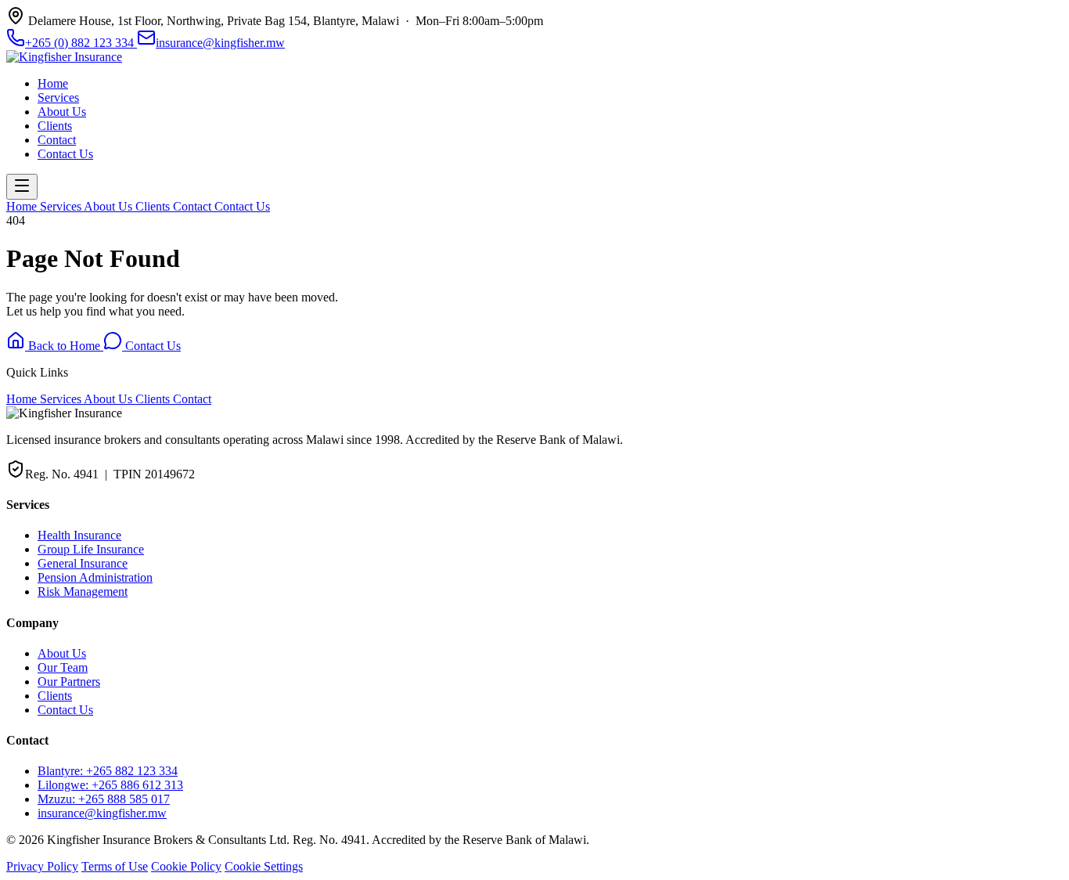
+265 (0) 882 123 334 (81, 42)
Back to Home (64, 345)
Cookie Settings (264, 866)
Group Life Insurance (91, 549)
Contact (57, 139)
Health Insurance (79, 535)
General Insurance (83, 563)
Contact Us (65, 153)
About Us (62, 111)
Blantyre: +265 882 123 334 (108, 770)
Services (58, 97)
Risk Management (83, 591)
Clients (55, 125)
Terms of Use (114, 866)
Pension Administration (95, 577)
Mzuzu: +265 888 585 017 (104, 799)
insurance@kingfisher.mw (220, 42)
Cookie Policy (186, 866)
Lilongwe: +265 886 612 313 (110, 785)
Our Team (63, 667)
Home (53, 83)
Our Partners (69, 681)
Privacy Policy (42, 866)
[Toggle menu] (22, 187)
